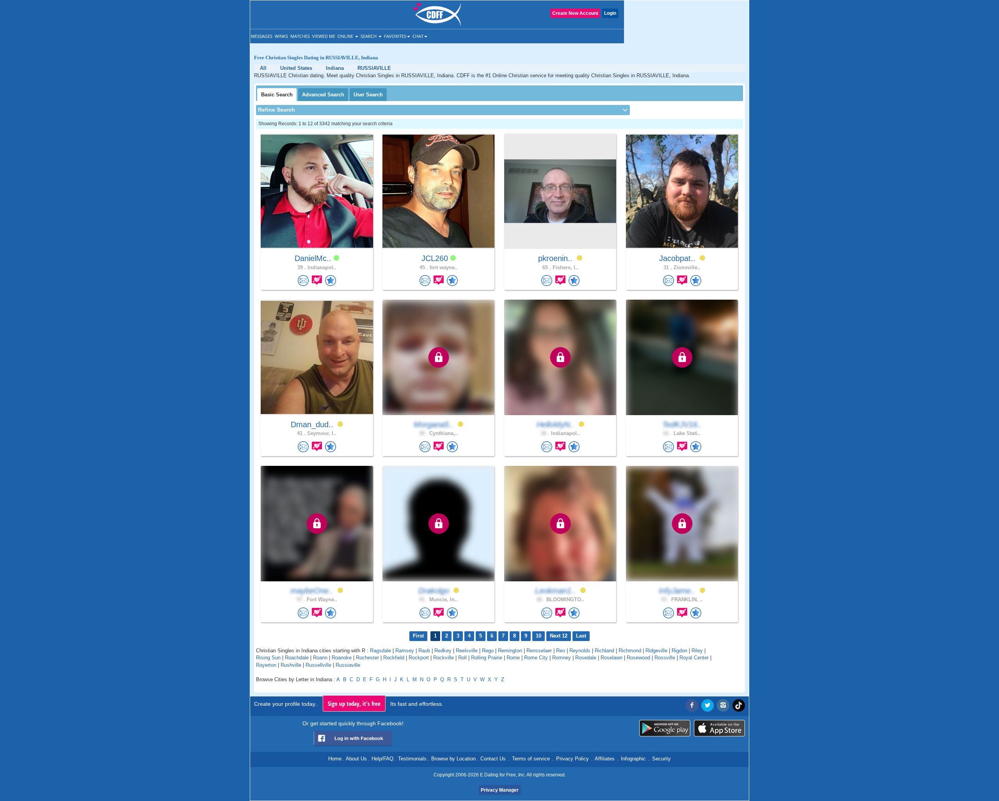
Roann (320, 658)
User (368, 95)
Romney (561, 658)
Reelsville (467, 651)
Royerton (266, 665)
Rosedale (585, 658)
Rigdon (679, 651)
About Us (356, 759)
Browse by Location (453, 759)
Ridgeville (656, 651)
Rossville (664, 658)
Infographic (633, 759)
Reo (560, 651)
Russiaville (348, 665)
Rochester (367, 658)
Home (334, 759)
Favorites (395, 36)
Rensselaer (539, 651)
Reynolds (579, 651)
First (418, 636)
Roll (462, 658)
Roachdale (297, 658)
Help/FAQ (382, 759)
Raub (424, 651)
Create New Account (575, 13)
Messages (261, 36)
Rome (513, 658)
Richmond (630, 651)
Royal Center (694, 658)
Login (610, 13)
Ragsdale (380, 651)
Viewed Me (323, 36)
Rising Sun (268, 658)
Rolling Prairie (486, 658)
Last (581, 636)
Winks (281, 36)
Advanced (323, 95)
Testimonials (412, 759)
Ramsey (404, 651)
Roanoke (342, 658)
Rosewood (638, 658)
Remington (510, 651)
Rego (488, 651)
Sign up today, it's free (354, 703)
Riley (697, 651)
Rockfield (393, 658)
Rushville (291, 665)
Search (369, 36)
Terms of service (531, 759)
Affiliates (605, 759)
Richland (604, 651)
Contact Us (493, 759)
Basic (277, 95)
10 (538, 636)
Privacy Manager (500, 790)
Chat (417, 36)
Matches (300, 36)
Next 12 (558, 636)
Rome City (536, 658)
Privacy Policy (572, 759)
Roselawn (611, 658)
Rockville (443, 658)
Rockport (419, 658)
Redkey (443, 651)
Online (346, 36)
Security (661, 759)
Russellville (318, 665)
